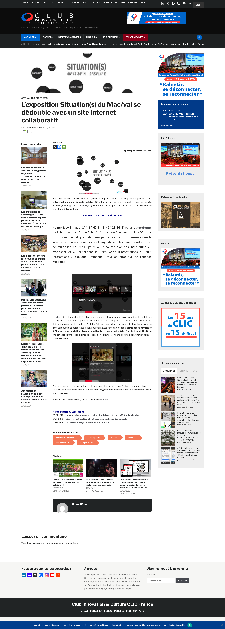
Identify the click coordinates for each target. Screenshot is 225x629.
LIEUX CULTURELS (110, 37)
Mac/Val (104, 399)
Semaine (184, 371)
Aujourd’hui (169, 371)
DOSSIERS (48, 37)
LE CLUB (35, 3)
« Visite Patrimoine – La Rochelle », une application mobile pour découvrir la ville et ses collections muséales (188, 453)
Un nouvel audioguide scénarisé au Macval (87, 422)
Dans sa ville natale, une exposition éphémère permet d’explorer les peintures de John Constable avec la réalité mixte (34, 307)
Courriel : (151, 574)
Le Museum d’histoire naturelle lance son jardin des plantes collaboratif (67, 482)
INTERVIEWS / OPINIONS (69, 37)
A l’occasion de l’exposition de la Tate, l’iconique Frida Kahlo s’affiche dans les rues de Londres (34, 397)
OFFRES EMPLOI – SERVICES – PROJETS (131, 3)
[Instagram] (179, 3)
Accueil (26, 3)
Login (198, 5)
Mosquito (82, 205)
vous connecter (41, 543)
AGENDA (75, 3)
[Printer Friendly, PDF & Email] (28, 131)
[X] (168, 3)
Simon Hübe (36, 128)
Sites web (42, 98)
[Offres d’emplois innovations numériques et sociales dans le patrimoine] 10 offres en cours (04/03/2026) (189, 435)
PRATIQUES (91, 37)
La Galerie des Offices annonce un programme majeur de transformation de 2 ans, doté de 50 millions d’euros (34, 175)
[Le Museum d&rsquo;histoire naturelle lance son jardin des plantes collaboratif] (68, 468)
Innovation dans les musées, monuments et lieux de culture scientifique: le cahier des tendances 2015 (188, 417)
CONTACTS (107, 3)
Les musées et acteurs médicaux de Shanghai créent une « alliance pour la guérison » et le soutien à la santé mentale (33, 263)
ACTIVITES (48, 3)
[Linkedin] (29, 575)
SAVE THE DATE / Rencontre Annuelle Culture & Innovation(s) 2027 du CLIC (183, 116)
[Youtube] (184, 3)
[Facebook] (173, 3)
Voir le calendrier (167, 125)
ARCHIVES (95, 3)
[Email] (64, 147)
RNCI (84, 3)
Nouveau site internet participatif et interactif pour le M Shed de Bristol (102, 415)
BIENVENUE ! (96, 611)
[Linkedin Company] (162, 3)
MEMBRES (62, 3)
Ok (190, 625)
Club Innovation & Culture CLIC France (112, 604)
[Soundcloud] (190, 3)
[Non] (221, 625)
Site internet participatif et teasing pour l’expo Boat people (96, 419)
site (58, 317)
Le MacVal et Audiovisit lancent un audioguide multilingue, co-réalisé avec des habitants (100, 482)
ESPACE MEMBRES (134, 37)
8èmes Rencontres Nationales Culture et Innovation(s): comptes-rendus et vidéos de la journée (187, 382)
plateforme (144, 227)
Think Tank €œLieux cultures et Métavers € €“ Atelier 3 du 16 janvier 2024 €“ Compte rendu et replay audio (188, 400)
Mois (195, 371)
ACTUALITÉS (30, 37)
